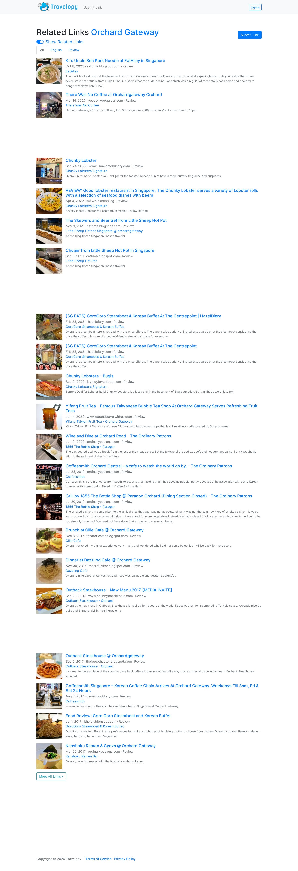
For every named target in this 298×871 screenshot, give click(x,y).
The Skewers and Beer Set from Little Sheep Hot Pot (116, 220)
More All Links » (51, 776)
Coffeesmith (75, 477)
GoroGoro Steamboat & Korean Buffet (95, 327)
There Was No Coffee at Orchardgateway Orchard (114, 94)
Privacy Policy (125, 859)
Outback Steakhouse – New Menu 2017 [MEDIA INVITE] (119, 590)
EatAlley (72, 71)
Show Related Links (64, 41)
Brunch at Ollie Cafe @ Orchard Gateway (105, 530)
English (56, 50)
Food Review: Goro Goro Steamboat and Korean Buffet (118, 715)
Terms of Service (98, 859)
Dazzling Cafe (76, 571)
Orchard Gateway (125, 32)
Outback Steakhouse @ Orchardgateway (105, 655)
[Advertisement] (149, 137)
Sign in (255, 7)
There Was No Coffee (82, 105)
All (42, 50)
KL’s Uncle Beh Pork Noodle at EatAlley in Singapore (115, 60)
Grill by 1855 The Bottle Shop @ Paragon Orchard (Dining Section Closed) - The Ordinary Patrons (159, 496)
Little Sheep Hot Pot (81, 261)
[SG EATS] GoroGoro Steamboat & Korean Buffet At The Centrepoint (131, 346)
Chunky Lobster (81, 160)
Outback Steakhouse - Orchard (89, 601)
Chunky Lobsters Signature (86, 171)
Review (74, 50)
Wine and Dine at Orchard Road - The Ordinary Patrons (118, 436)
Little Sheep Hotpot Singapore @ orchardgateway (104, 231)
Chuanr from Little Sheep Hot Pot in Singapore (110, 250)
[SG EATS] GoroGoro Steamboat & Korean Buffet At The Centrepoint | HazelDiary (143, 316)
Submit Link (93, 7)
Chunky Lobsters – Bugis (90, 376)
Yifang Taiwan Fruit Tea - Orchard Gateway (99, 421)
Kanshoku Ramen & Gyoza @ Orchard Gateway (111, 745)
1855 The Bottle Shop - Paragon (90, 447)
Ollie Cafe (73, 541)
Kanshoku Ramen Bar (82, 756)
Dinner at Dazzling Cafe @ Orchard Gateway (108, 560)
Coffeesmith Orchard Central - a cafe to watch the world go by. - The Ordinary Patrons (149, 466)
